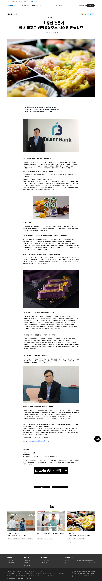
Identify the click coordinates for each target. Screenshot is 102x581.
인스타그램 (24, 578)
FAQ (68, 560)
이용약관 (26, 562)
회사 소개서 (9, 560)
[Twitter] (90, 14)
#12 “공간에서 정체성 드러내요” (37, 441)
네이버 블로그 (30, 578)
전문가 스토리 (12, 14)
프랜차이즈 (30, 538)
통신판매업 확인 (27, 565)
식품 (45, 33)
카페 (24, 538)
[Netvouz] (85, 14)
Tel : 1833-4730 (10, 575)
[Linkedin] (93, 14)
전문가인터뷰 (54, 33)
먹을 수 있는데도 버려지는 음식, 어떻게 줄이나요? (50, 533)
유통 (49, 33)
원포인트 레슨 (17, 538)
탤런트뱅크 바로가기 (35, 1)
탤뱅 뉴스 (42, 6)
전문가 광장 (35, 6)
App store (46, 562)
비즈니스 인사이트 (25, 6)
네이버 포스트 (27, 578)
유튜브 (19, 578)
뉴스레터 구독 (90, 5)
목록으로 (60, 487)
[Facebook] (88, 14)
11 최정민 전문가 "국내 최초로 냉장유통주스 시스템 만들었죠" (79, 534)
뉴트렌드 (40, 538)
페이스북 (22, 578)
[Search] (74, 5)
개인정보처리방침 (28, 560)
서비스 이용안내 (10, 562)
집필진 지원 (81, 5)
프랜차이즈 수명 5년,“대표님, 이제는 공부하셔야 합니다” (17, 534)
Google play (46, 560)
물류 (46, 538)
